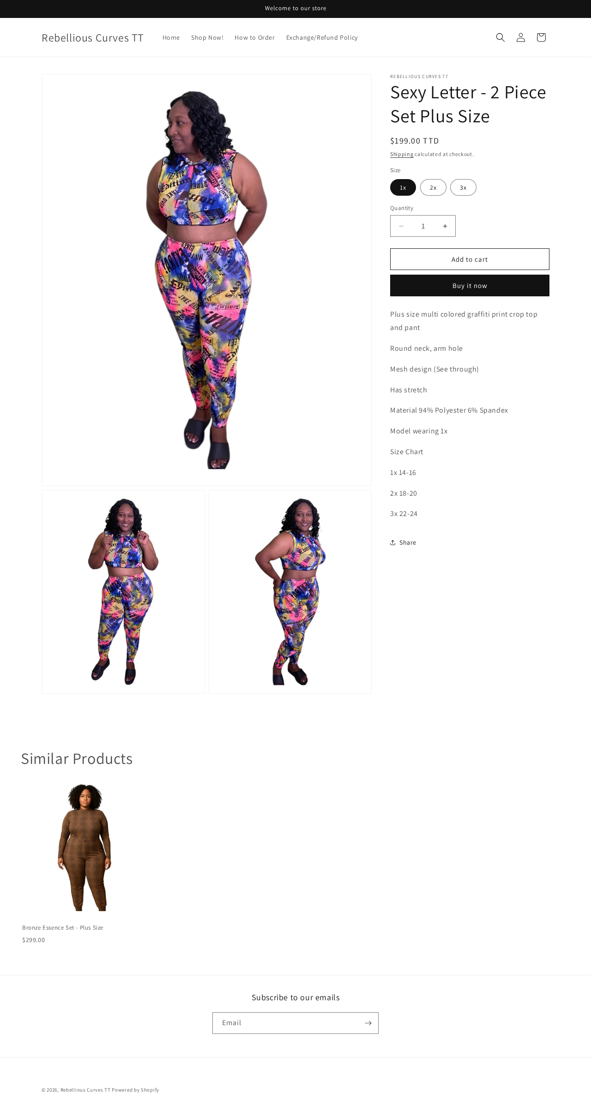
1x (403, 187)
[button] (500, 37)
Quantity (401, 208)
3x (463, 187)
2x (433, 187)
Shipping (402, 153)
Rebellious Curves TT (85, 1090)
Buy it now (470, 285)
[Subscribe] (368, 1023)
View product (84, 907)
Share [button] (407, 542)
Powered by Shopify (135, 1090)
